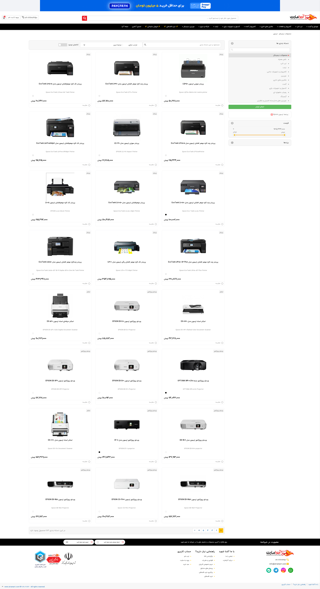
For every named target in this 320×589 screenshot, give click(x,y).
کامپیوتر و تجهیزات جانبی (277, 72)
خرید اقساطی (208, 576)
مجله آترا (125, 27)
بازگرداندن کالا (208, 556)
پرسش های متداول (206, 568)
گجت (284, 84)
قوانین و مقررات (207, 560)
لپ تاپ (283, 63)
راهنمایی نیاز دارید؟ (205, 551)
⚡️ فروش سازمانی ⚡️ (152, 27)
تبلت (285, 67)
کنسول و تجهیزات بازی (278, 88)
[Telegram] (276, 570)
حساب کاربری (184, 551)
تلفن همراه (282, 59)
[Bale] (268, 570)
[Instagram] (283, 570)
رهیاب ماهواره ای (280, 92)
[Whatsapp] (290, 570)
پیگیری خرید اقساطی (206, 572)
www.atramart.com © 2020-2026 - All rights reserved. (24, 587)
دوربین (284, 76)
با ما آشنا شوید (226, 551)
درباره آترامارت (227, 560)
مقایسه (218, 105)
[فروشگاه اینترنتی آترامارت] (303, 21)
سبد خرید (186, 564)
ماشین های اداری (280, 80)
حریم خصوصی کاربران (206, 564)
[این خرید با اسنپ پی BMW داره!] (160, 5)
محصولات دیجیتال (285, 34)
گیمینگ (283, 96)
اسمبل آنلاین (136, 27)
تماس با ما (229, 556)
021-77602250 (31, 17)
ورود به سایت (184, 560)
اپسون (275, 34)
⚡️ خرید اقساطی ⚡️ (171, 27)
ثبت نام (186, 556)
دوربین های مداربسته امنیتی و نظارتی (272, 101)
